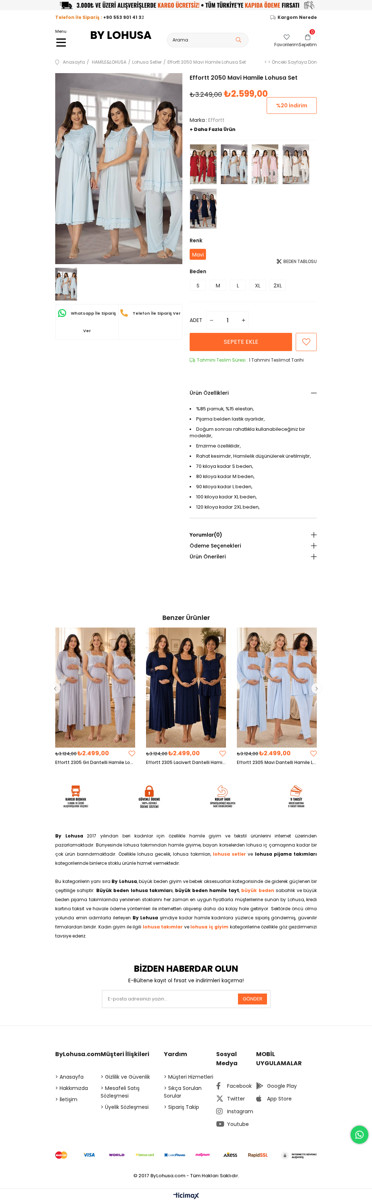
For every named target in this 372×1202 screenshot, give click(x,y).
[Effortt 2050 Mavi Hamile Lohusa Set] (234, 164)
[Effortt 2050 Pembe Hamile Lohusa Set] (265, 164)
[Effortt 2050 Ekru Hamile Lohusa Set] (296, 164)
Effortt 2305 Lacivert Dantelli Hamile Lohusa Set (186, 762)
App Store (279, 1098)
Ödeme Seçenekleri (215, 545)
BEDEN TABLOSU (299, 261)
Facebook (239, 1086)
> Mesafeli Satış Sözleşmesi (120, 1091)
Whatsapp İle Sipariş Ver (93, 322)
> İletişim (66, 1099)
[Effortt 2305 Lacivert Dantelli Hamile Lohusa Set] (186, 688)
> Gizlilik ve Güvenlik (125, 1076)
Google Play (282, 1086)
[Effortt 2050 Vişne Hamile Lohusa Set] (203, 164)
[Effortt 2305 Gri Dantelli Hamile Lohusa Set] (95, 688)
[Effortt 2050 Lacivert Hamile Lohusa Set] (203, 209)
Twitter (236, 1098)
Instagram (240, 1111)
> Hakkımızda (71, 1088)
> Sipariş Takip (181, 1107)
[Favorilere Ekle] (306, 342)
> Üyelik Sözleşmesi (125, 1107)
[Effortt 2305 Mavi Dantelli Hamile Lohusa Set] (277, 688)
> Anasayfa (69, 1076)
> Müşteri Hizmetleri (188, 1076)
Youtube (238, 1124)
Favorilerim (286, 44)
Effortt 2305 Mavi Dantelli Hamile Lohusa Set (277, 762)
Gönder (252, 998)
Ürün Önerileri (208, 556)
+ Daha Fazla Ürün (212, 129)
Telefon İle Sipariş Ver (156, 313)
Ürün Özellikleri (209, 393)
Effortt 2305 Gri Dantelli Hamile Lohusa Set (95, 762)
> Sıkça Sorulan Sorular (183, 1091)
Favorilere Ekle (132, 753)
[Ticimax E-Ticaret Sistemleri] (186, 1196)
